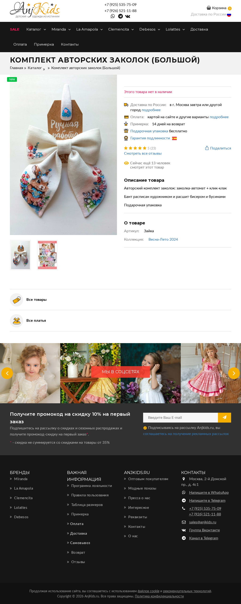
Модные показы (142, 488)
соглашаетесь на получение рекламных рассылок (186, 434)
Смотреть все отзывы (143, 153)
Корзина (219, 8)
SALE (14, 29)
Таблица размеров (86, 505)
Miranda (59, 29)
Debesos (147, 29)
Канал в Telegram (203, 538)
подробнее (151, 110)
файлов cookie (148, 591)
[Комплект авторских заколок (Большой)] (63, 155)
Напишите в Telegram (207, 500)
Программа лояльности (91, 486)
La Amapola (87, 29)
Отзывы (77, 562)
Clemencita (119, 29)
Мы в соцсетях (120, 371)
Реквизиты (137, 517)
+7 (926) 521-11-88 (120, 11)
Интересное (138, 508)
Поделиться (220, 148)
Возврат (77, 552)
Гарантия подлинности (150, 138)
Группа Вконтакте (204, 530)
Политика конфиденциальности (159, 596)
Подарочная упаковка (149, 131)
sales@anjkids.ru (202, 522)
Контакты (70, 44)
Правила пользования (89, 495)
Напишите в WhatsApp (209, 492)
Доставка (199, 29)
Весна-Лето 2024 (163, 239)
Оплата (20, 44)
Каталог (34, 29)
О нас (132, 536)
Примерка (44, 44)
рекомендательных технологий (187, 591)
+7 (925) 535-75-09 (120, 5)
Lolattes (173, 29)
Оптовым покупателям (148, 479)
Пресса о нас (138, 498)
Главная (16, 68)
